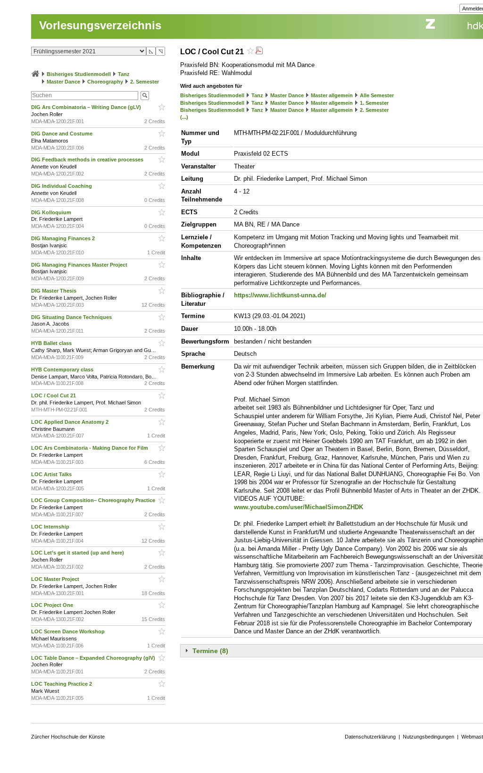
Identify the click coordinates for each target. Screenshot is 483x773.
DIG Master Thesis (54, 291)
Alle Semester (377, 95)
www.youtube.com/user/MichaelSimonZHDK (298, 507)
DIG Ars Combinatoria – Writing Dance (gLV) (86, 107)
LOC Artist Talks (52, 474)
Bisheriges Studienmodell (79, 74)
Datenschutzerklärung (370, 736)
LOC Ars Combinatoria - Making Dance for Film (90, 448)
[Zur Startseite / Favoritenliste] (35, 74)
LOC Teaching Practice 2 (62, 684)
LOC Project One (53, 605)
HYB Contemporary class (63, 369)
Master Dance (63, 81)
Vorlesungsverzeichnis (100, 25)
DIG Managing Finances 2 (63, 238)
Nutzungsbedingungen (428, 736)
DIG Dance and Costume (62, 133)
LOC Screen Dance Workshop (68, 631)
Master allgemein (332, 95)
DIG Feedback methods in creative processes (88, 159)
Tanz (124, 74)
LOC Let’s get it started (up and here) (78, 552)
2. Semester (144, 81)
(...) (184, 117)
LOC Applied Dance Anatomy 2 (70, 422)
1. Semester (374, 103)
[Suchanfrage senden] (145, 95)
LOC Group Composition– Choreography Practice (94, 500)
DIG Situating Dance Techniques (72, 317)
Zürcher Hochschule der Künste (68, 736)
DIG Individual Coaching (62, 186)
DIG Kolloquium (52, 212)
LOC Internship (51, 526)
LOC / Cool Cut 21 (54, 395)
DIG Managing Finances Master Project (80, 265)
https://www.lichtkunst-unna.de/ (280, 295)
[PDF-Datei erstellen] (259, 52)
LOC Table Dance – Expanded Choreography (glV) (94, 658)
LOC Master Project (56, 579)
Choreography (105, 81)
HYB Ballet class (52, 343)
